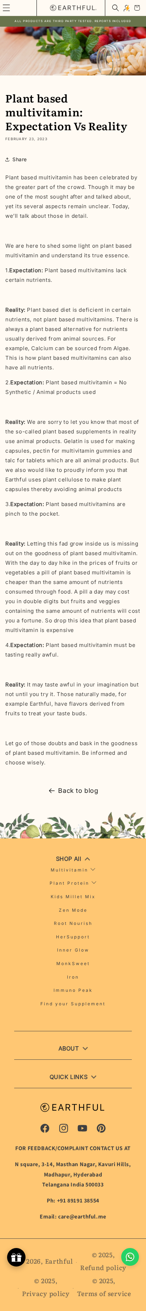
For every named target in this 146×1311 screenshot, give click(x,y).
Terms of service (104, 1293)
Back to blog (78, 790)
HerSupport (73, 936)
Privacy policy (46, 1293)
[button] (115, 8)
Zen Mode (73, 910)
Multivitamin (69, 870)
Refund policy (103, 1267)
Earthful (59, 1261)
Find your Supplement (73, 1003)
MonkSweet (73, 963)
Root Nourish (73, 923)
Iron (73, 977)
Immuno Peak (73, 990)
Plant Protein (69, 883)
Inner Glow (73, 950)
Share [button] (19, 159)
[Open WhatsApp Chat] (130, 1257)
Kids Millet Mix (73, 896)
